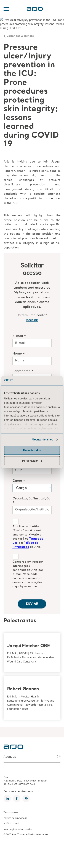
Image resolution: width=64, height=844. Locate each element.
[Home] (13, 748)
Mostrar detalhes (42, 439)
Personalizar (30, 460)
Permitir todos (32, 450)
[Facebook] (16, 798)
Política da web (11, 823)
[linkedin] (7, 798)
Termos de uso (11, 812)
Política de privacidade (15, 817)
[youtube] (26, 798)
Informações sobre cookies (18, 829)
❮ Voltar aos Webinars (19, 36)
